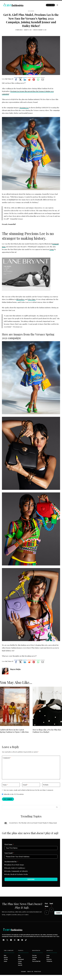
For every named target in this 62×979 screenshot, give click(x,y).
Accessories (49, 959)
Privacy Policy (37, 971)
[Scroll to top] (4, 974)
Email (25, 785)
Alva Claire (32, 299)
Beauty (19, 957)
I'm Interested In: (11, 861)
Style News (31, 11)
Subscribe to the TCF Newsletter (14, 794)
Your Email (9, 853)
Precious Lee (24, 107)
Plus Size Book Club (36, 961)
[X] (20, 80)
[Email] (43, 80)
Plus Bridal (34, 957)
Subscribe (31, 879)
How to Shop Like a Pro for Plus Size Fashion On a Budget (47, 730)
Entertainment (21, 959)
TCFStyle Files (49, 961)
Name (5, 785)
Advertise (6, 957)
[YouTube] (18, 940)
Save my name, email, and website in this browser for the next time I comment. (28, 790)
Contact (5, 961)
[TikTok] (25, 940)
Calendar (34, 959)
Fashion (48, 955)
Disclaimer (23, 971)
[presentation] (14, 706)
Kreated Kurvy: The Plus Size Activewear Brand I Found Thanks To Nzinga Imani (33, 823)
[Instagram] (11, 940)
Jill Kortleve (20, 299)
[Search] (56, 807)
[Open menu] (57, 5)
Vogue (51, 249)
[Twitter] (7, 940)
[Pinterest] (34, 80)
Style (19, 955)
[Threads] (14, 940)
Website (46, 785)
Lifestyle (20, 961)
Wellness (20, 963)
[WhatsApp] (38, 80)
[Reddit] (29, 80)
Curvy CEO (20, 965)
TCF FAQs (6, 959)
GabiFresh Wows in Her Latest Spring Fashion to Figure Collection (14, 730)
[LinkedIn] (25, 80)
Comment (7, 758)
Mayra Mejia (19, 30)
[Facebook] (16, 80)
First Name (8, 844)
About (5, 955)
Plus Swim (34, 955)
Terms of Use (30, 971)
